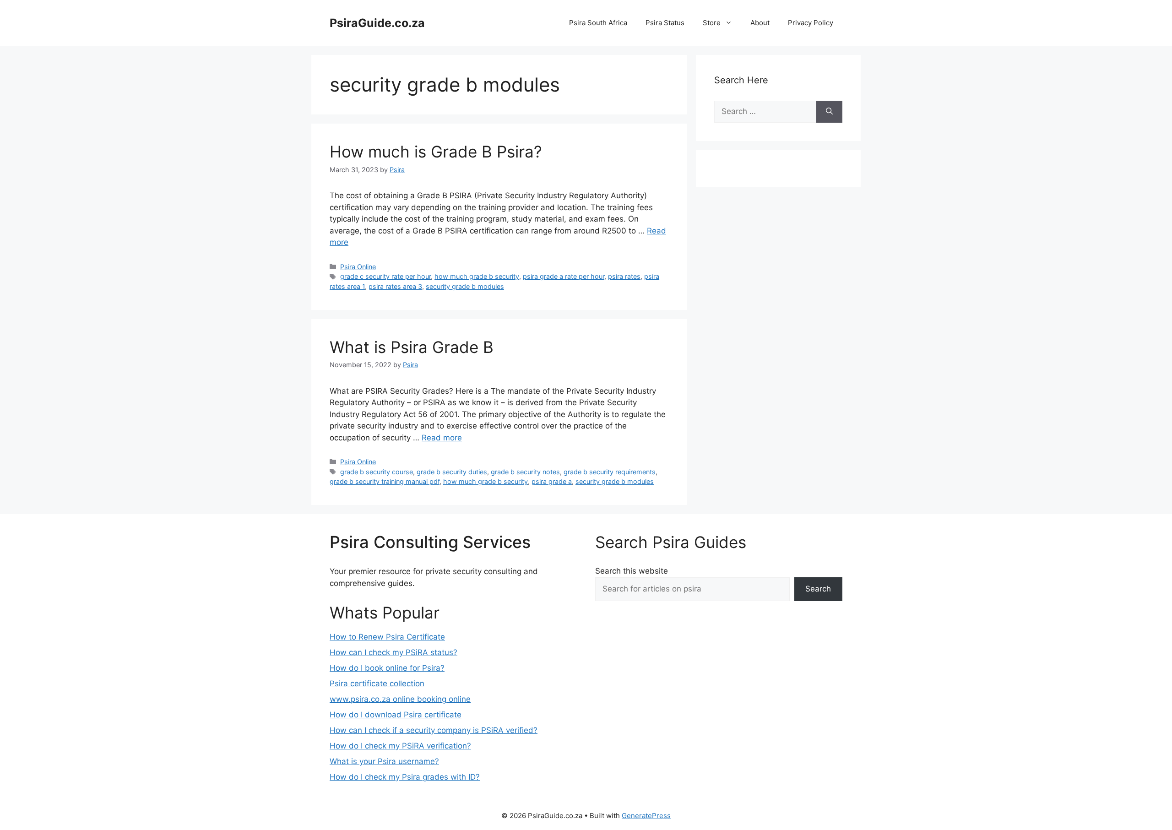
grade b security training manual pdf (385, 481)
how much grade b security (476, 276)
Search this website (631, 570)
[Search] (829, 112)
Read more (442, 437)
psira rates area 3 (395, 286)
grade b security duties (452, 472)
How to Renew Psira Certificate (387, 636)
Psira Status (665, 22)
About (760, 22)
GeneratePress (646, 815)
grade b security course (376, 472)
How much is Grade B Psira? (436, 151)
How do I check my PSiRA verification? (400, 745)
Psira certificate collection (377, 683)
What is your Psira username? (384, 761)
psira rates (624, 276)
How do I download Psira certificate (395, 714)
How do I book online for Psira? (387, 668)
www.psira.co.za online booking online (400, 699)
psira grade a (552, 481)
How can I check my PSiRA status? (393, 652)
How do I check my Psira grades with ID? (405, 776)
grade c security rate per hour (385, 276)
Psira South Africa (598, 22)
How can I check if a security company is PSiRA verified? (433, 730)
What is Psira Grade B (412, 347)
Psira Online (358, 267)
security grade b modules (465, 286)
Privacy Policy (810, 22)
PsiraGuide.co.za (377, 23)
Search (818, 588)
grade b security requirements (610, 472)
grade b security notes (525, 472)
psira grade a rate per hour (563, 276)
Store (712, 22)
